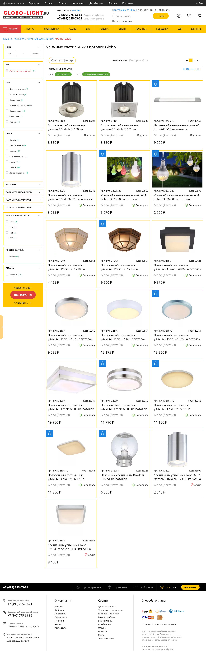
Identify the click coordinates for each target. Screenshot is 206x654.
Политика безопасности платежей (159, 624)
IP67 (12, 238)
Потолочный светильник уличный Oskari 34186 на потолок (177, 267)
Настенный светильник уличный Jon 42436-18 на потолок (177, 127)
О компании (64, 600)
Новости (102, 631)
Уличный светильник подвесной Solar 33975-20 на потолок (123, 197)
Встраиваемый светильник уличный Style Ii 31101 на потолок (119, 127)
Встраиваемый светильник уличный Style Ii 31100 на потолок (66, 127)
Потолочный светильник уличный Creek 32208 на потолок (71, 407)
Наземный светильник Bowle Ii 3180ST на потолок (122, 477)
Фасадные (15, 116)
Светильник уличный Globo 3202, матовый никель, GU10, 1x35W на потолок (177, 477)
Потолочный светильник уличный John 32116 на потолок (123, 337)
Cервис (103, 600)
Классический (17, 145)
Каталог (13, 28)
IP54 (12, 227)
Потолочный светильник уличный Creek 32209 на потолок (124, 407)
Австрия (15, 274)
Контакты (127, 3)
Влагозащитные (18, 89)
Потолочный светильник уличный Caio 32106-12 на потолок (66, 477)
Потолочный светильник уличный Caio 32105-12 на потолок (172, 407)
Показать (20, 295)
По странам (60, 613)
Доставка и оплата (13, 3)
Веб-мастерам (105, 620)
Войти (199, 3)
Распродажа (61, 617)
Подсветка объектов (20, 105)
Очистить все (191, 69)
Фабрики (59, 610)
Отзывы (63, 3)
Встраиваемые (18, 94)
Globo (14, 256)
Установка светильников (110, 610)
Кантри (14, 140)
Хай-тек (14, 167)
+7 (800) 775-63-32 (80, 15)
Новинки (59, 620)
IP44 (13, 221)
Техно (14, 161)
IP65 (12, 232)
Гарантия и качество (108, 613)
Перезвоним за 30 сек (124, 10)
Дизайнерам (96, 3)
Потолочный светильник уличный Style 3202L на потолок (70, 197)
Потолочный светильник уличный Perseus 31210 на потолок (66, 267)
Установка (78, 3)
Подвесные (16, 100)
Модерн (14, 151)
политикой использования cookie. (160, 639)
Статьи (101, 634)
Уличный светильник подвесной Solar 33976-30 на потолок (176, 197)
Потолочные (17, 111)
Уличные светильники (41, 38)
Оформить (190, 587)
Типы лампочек (106, 638)
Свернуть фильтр (62, 60)
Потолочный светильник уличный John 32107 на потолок (70, 337)
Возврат (49, 3)
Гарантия (34, 3)
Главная (8, 38)
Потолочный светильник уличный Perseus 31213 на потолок (119, 267)
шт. (168, 587)
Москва (76, 10)
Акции (58, 624)
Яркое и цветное (18, 172)
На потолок (62, 74)
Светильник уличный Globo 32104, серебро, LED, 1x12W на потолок (69, 547)
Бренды (112, 3)
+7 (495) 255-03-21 (80, 18)
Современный (18, 156)
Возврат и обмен (106, 617)
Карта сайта (60, 627)
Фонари (14, 121)
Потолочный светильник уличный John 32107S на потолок (177, 337)
